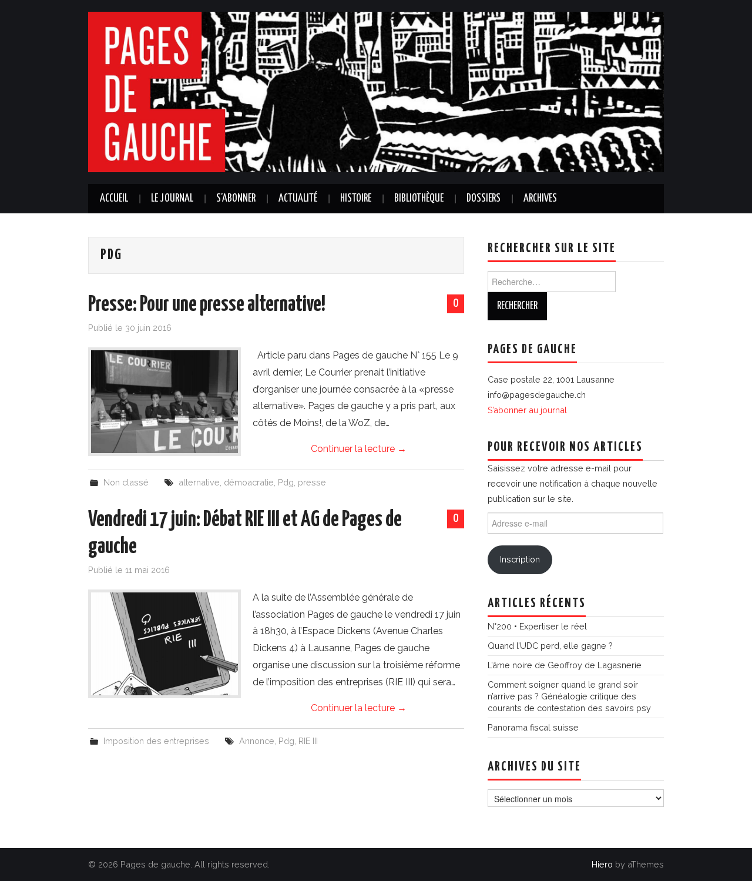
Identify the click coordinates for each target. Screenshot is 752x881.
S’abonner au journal (527, 410)
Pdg (286, 482)
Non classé (126, 482)
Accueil (114, 198)
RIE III (308, 741)
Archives (540, 198)
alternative (199, 482)
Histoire (355, 198)
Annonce (256, 741)
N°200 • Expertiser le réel (537, 626)
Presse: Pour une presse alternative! (206, 305)
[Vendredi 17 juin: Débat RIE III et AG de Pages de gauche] (164, 643)
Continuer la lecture (359, 448)
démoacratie (249, 482)
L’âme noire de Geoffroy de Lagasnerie (565, 665)
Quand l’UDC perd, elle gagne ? (550, 646)
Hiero (602, 864)
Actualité (297, 198)
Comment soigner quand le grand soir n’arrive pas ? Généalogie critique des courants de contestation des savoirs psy (569, 696)
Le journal (172, 198)
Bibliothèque (419, 198)
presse (312, 482)
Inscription (520, 559)
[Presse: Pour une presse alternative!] (164, 401)
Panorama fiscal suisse (533, 727)
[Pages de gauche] (376, 91)
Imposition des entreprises (156, 741)
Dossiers (483, 198)
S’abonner (236, 198)
